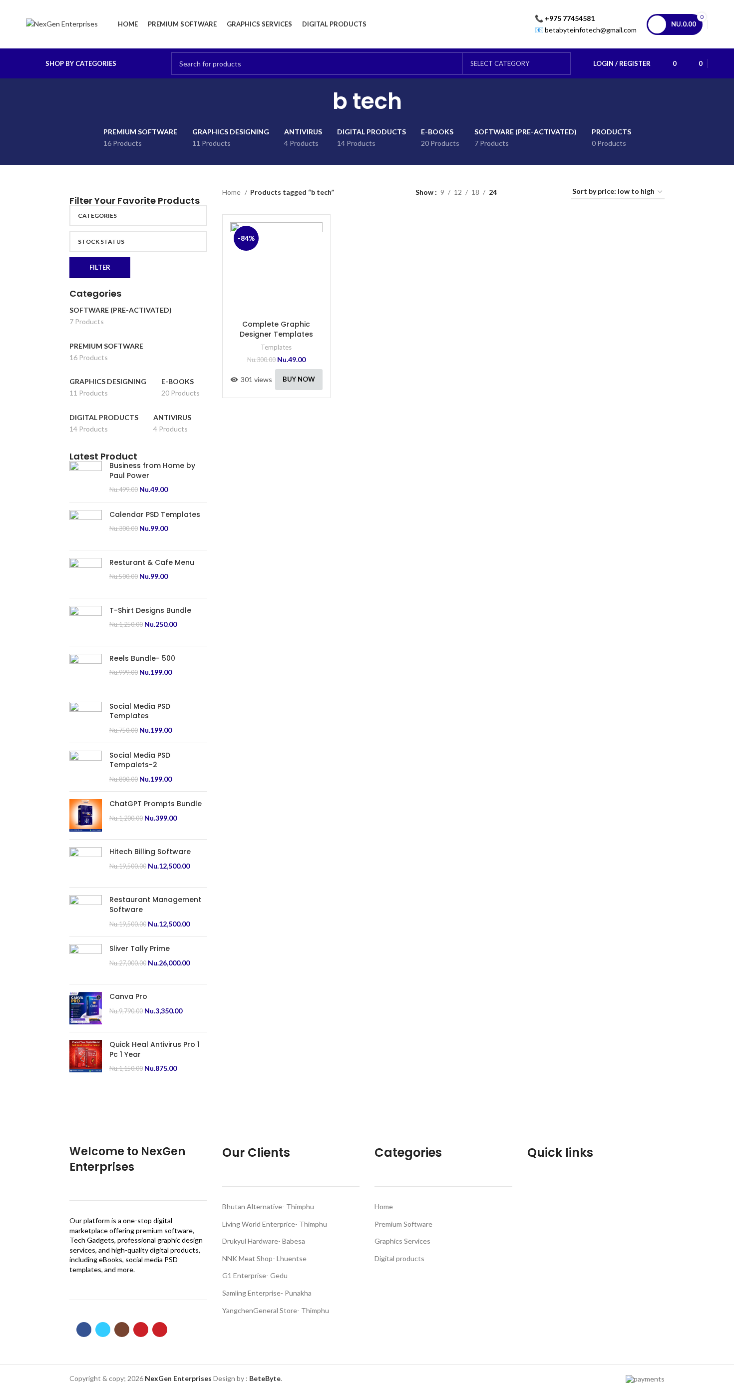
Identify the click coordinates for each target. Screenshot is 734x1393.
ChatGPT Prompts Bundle (155, 804)
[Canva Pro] (85, 1008)
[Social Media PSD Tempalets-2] (85, 767)
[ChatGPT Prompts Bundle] (85, 815)
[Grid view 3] (535, 192)
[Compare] (315, 238)
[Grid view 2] (520, 192)
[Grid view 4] (551, 192)
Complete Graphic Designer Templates (276, 329)
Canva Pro (128, 996)
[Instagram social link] (121, 1329)
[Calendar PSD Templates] (85, 526)
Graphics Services (402, 1241)
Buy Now (299, 379)
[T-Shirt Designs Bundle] (85, 622)
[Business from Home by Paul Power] (85, 477)
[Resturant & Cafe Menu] (85, 574)
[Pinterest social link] (159, 1329)
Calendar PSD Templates (154, 514)
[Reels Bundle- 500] (85, 670)
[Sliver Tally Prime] (85, 960)
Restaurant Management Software (155, 905)
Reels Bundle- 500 (142, 658)
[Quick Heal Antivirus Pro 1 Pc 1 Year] (85, 1056)
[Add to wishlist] (315, 283)
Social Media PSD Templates (139, 711)
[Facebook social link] (83, 1329)
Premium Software (403, 1224)
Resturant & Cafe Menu (151, 562)
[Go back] (320, 101)
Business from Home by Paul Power (152, 470)
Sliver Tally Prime (139, 948)
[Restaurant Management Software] (85, 912)
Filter (99, 267)
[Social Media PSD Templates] (85, 718)
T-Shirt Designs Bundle (150, 610)
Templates (276, 347)
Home (232, 192)
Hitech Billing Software (150, 852)
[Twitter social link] (102, 1329)
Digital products (399, 1258)
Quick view (315, 261)
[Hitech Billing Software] (85, 863)
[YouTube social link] (140, 1329)
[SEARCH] (559, 63)
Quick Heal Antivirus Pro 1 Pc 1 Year (154, 1049)
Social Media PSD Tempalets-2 (139, 760)
